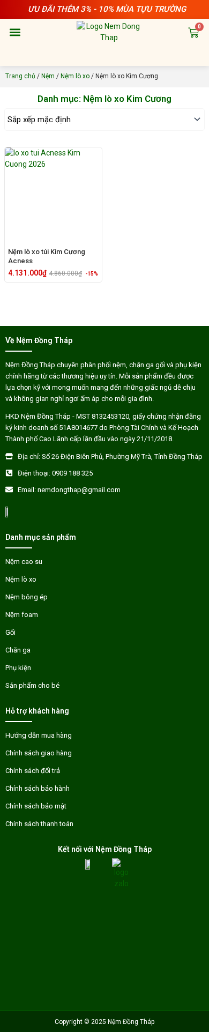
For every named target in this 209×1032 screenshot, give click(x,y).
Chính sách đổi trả (32, 771)
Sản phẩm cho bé (32, 685)
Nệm (48, 76)
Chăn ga (18, 650)
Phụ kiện (18, 668)
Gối (10, 632)
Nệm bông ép (26, 597)
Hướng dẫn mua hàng (38, 735)
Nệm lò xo (75, 76)
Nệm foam (21, 615)
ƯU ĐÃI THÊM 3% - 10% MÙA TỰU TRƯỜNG (107, 9)
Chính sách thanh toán (39, 824)
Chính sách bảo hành (37, 788)
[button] (15, 32)
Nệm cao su (23, 562)
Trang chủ (20, 76)
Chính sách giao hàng (38, 753)
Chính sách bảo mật (35, 806)
